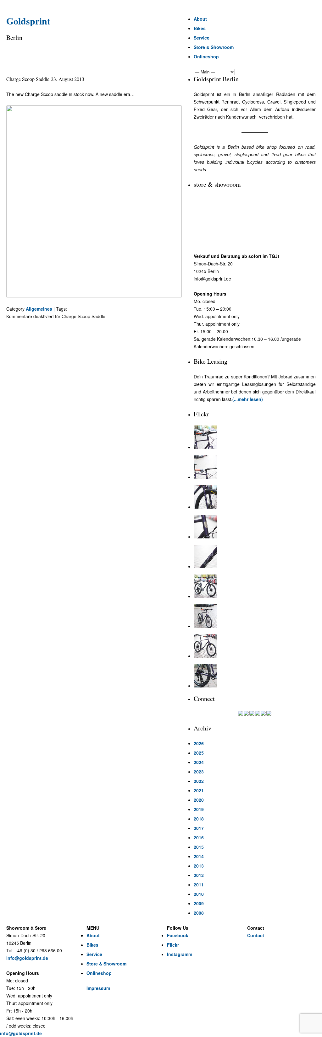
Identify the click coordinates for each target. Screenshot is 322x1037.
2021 (199, 790)
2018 (199, 818)
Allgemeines (39, 309)
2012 (199, 875)
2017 (199, 828)
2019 (199, 809)
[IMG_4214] (255, 467)
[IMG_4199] (255, 586)
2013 (199, 866)
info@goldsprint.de (27, 958)
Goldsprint (28, 21)
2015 (199, 847)
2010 (199, 894)
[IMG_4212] (255, 497)
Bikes (200, 28)
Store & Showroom (214, 47)
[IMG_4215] (255, 437)
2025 (199, 753)
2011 (199, 884)
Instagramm (179, 954)
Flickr (173, 945)
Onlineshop (206, 56)
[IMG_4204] (255, 616)
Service (201, 38)
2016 (199, 837)
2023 (199, 771)
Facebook (177, 935)
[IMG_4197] (255, 646)
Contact (255, 935)
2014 (199, 856)
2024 (199, 762)
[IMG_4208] (255, 556)
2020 (199, 800)
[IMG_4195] (255, 675)
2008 (199, 913)
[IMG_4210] (255, 526)
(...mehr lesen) (247, 399)
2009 (199, 903)
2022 (199, 781)
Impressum (98, 988)
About (200, 19)
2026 (199, 743)
